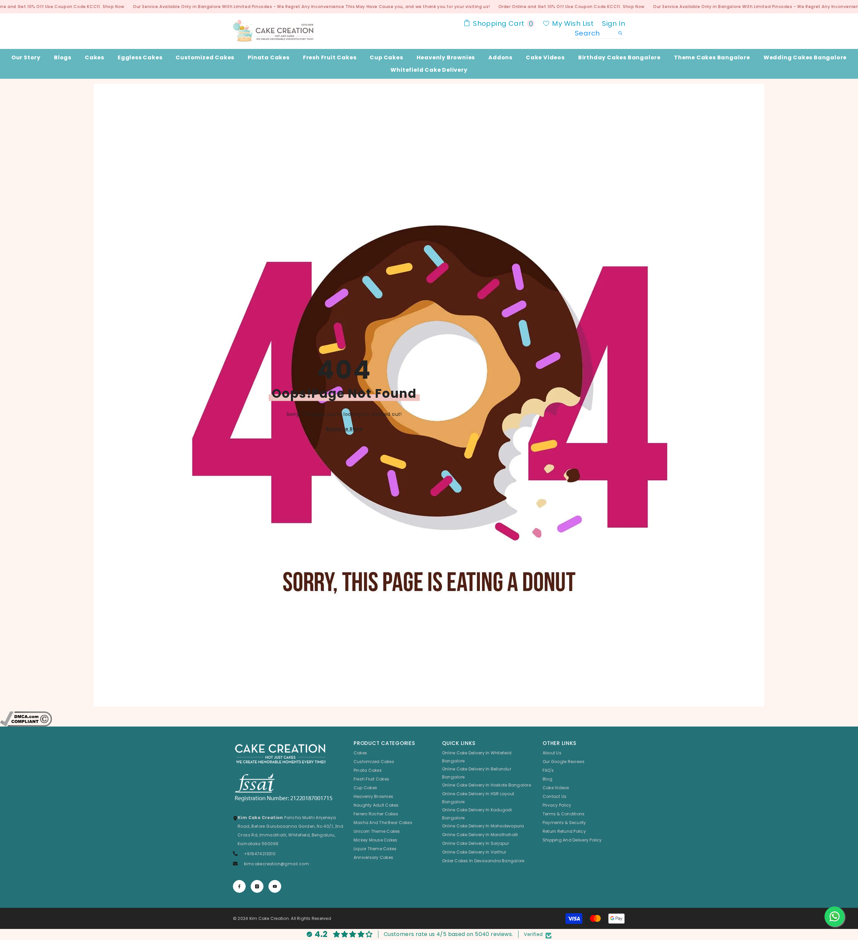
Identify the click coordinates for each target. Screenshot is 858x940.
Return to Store (344, 429)
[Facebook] (239, 886)
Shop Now (113, 6)
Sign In (613, 23)
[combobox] (593, 33)
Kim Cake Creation (269, 918)
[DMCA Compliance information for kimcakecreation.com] (429, 719)
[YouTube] (274, 886)
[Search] (598, 33)
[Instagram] (257, 886)
